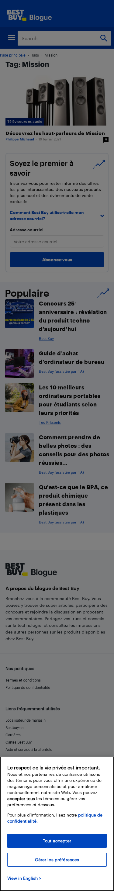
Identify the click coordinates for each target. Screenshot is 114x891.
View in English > (24, 878)
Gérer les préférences (57, 859)
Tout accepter (57, 840)
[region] (57, 824)
